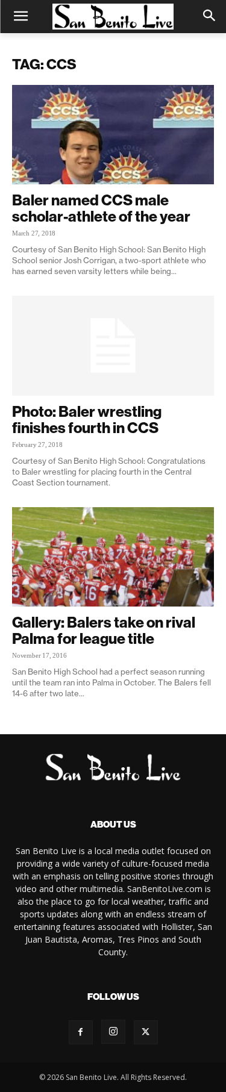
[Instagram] (113, 1032)
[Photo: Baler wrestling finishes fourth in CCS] (113, 345)
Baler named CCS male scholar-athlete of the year (101, 208)
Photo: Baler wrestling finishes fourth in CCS (87, 419)
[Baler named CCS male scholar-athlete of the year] (113, 134)
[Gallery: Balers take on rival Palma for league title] (113, 557)
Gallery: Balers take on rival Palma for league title (103, 630)
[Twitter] (146, 1032)
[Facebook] (81, 1032)
